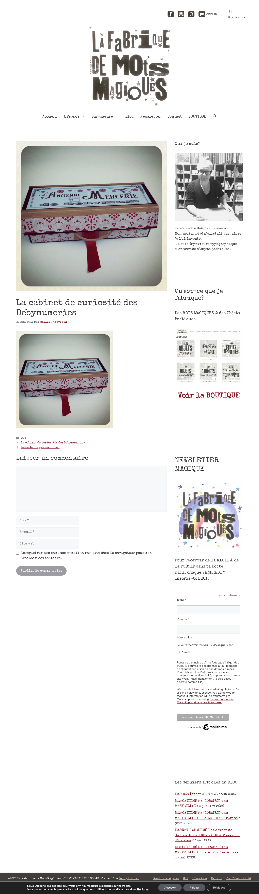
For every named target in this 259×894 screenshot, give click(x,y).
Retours (216, 878)
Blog (129, 117)
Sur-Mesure (102, 117)
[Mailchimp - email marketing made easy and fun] (207, 730)
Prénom (183, 619)
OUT (23, 438)
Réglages (143, 889)
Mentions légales (166, 878)
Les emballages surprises (40, 447)
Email (181, 600)
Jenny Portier (129, 878)
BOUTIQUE (197, 117)
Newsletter (150, 117)
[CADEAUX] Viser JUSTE (194, 794)
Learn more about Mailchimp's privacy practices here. (205, 700)
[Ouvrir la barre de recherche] (215, 117)
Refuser (194, 888)
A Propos (71, 117)
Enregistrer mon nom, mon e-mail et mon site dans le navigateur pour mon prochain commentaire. (86, 555)
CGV (185, 878)
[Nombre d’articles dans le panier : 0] (230, 11)
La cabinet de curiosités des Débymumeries (53, 442)
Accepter (170, 888)
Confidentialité (238, 878)
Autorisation (184, 637)
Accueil (49, 117)
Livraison (199, 878)
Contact (175, 117)
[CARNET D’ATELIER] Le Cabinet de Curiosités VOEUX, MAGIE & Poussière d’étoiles (207, 835)
